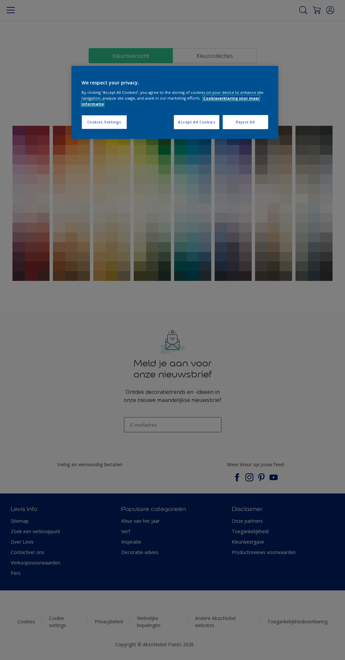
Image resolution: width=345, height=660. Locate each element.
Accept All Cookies (196, 121)
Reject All (245, 121)
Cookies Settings (104, 121)
